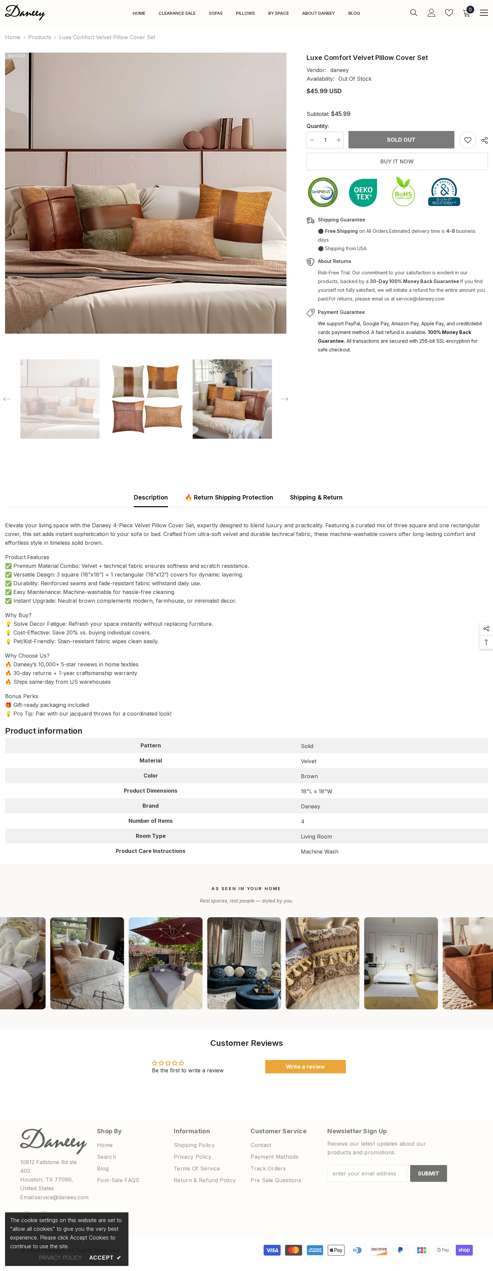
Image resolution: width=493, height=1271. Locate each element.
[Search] (413, 12)
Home (12, 37)
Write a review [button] (305, 1066)
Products (39, 37)
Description (151, 497)
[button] (7, 399)
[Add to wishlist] (467, 140)
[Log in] (432, 13)
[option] (145, 193)
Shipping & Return (316, 497)
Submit (428, 1170)
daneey (339, 70)
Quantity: (318, 126)
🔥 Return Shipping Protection (229, 497)
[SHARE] (482, 140)
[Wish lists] (449, 13)
